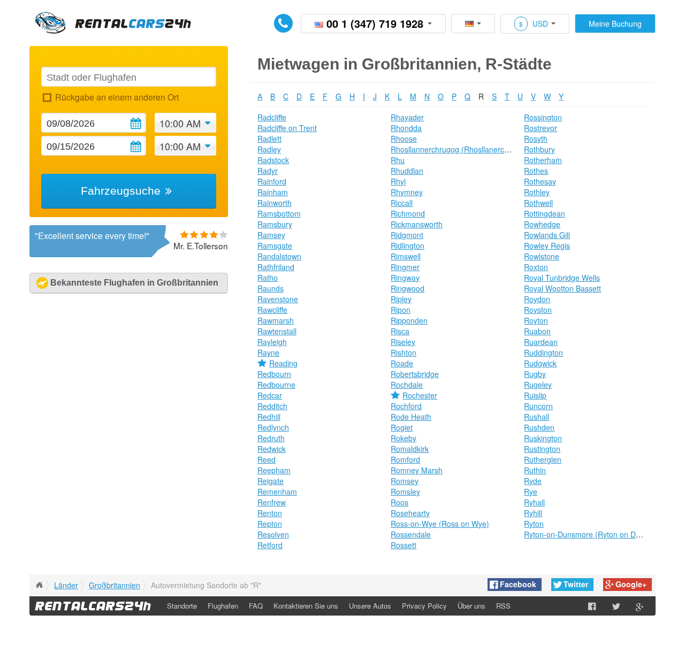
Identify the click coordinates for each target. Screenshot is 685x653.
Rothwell (538, 202)
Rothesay (540, 181)
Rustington (542, 448)
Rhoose (404, 138)
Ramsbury (274, 224)
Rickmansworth (417, 224)
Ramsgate (274, 245)
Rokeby (403, 438)
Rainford (271, 181)
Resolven (273, 534)
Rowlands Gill (547, 234)
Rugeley (538, 384)
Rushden (539, 427)
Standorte (182, 606)
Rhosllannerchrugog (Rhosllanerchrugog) (461, 149)
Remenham (277, 491)
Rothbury (539, 149)
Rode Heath (411, 416)
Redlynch (273, 427)
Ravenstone (277, 299)
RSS (503, 606)
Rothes (536, 170)
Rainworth (274, 202)
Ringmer (405, 267)
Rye (530, 491)
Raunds (270, 288)
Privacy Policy (424, 606)
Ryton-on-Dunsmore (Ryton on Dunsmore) (596, 534)
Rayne (268, 352)
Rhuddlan (407, 170)
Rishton (403, 352)
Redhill (268, 416)
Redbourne (276, 384)
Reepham (274, 470)
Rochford (406, 406)
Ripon (400, 309)
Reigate (270, 480)
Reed (266, 459)
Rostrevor (540, 127)
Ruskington (543, 438)
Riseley (403, 341)
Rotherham (543, 160)
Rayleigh (272, 341)
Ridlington (407, 245)
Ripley (401, 299)
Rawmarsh (275, 320)
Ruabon (537, 331)
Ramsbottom (279, 213)
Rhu (398, 160)
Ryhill (533, 513)
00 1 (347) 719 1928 (375, 23)
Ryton (534, 523)
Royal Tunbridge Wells (562, 277)
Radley (269, 149)
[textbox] (128, 77)
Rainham (272, 192)
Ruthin (535, 470)
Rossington (543, 117)
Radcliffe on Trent (287, 127)
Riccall (402, 202)
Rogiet (402, 427)
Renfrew (271, 502)
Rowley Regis (547, 245)
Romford (405, 459)
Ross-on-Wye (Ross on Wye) (440, 523)
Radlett (269, 138)
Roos (399, 502)
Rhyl (398, 181)
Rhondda (406, 127)
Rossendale (411, 534)
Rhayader (407, 117)
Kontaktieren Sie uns (305, 606)
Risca (400, 331)
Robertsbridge (415, 373)
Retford (270, 545)
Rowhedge (542, 224)
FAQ (256, 606)
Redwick (271, 448)
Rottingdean (544, 213)
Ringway (405, 277)
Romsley (405, 491)
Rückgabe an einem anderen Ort (116, 97)
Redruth (271, 438)
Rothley (537, 192)
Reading (283, 363)
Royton (536, 320)
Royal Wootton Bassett (562, 288)
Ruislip (535, 395)
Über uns (471, 606)
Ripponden (409, 320)
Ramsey (271, 234)
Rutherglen (542, 459)
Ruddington (543, 352)
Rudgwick (540, 363)
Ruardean (541, 341)
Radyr (267, 170)
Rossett (403, 545)
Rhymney (407, 192)
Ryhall (534, 502)
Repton (269, 523)
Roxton (536, 267)
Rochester (419, 395)
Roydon (537, 299)
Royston (538, 309)
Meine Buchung (615, 23)
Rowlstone (541, 256)
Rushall (536, 416)
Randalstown (279, 256)
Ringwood (407, 288)
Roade (402, 363)
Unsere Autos (370, 606)
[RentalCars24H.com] (39, 585)
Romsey (404, 480)
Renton (269, 513)
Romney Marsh (417, 470)
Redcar (269, 395)
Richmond (408, 213)
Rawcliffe (272, 309)
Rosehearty (410, 513)
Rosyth (535, 138)
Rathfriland (275, 267)
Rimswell (406, 256)
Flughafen (223, 606)
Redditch (272, 406)
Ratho (267, 277)
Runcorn (538, 406)
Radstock (273, 160)
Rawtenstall (276, 331)
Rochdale (407, 384)
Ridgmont (407, 234)
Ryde (533, 480)
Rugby (535, 373)
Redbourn (274, 373)
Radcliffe (271, 117)
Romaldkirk (410, 448)
